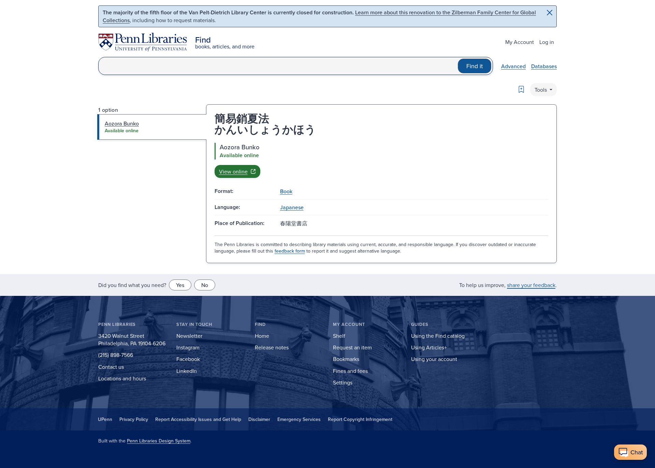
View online (233, 171)
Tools (541, 89)
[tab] (152, 126)
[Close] (549, 12)
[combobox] (278, 66)
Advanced (513, 66)
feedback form (290, 250)
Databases (544, 66)
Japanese (292, 207)
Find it (474, 66)
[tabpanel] (381, 160)
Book (286, 191)
